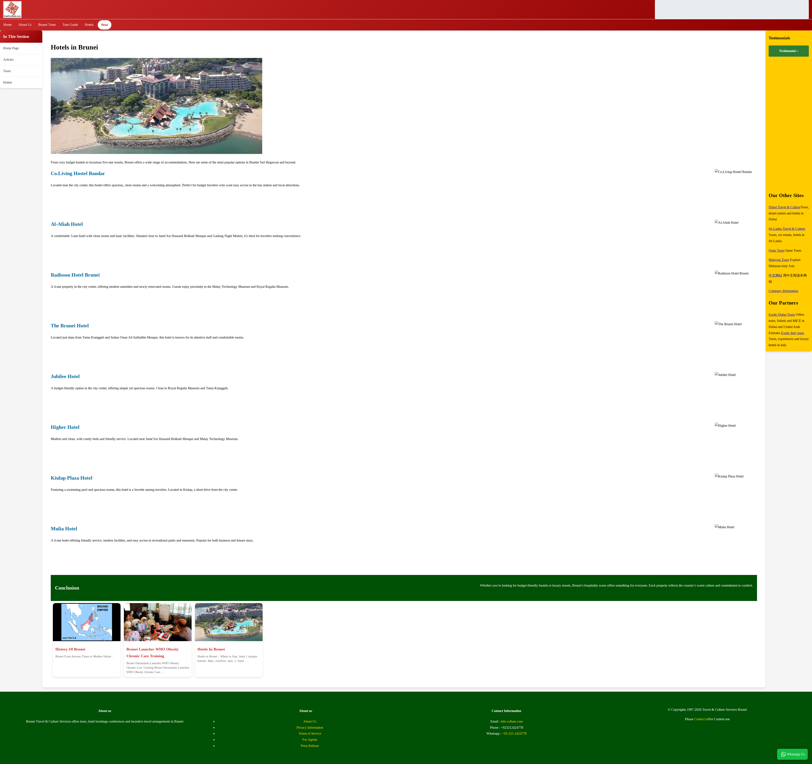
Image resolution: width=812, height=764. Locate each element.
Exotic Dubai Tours (782, 314)
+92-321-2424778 (514, 733)
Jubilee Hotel (65, 376)
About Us (25, 24)
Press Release (310, 746)
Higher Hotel (65, 427)
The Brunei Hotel (70, 325)
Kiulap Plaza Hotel (71, 478)
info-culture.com (512, 721)
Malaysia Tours (779, 260)
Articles (8, 59)
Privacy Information (309, 727)
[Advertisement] (732, 9)
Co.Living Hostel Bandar (78, 173)
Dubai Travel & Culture (784, 207)
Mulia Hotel (64, 528)
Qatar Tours (777, 250)
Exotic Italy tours (792, 333)
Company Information (783, 291)
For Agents (309, 739)
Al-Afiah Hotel (67, 224)
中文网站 (775, 275)
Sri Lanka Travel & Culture (787, 228)
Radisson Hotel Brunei (75, 275)
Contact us (701, 719)
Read (104, 25)
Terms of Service (310, 733)
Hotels (89, 24)
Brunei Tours (47, 24)
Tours (7, 71)
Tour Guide (70, 24)
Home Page (11, 48)
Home (7, 24)
